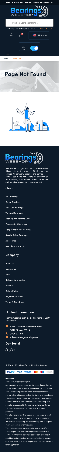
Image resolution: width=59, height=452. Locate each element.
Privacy (9, 285)
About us (9, 263)
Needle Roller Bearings (16, 235)
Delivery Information (15, 280)
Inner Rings (10, 240)
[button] (7, 54)
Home (5, 59)
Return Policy (11, 291)
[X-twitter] (12, 350)
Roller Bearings (12, 202)
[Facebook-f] (7, 350)
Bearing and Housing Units (17, 218)
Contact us (10, 269)
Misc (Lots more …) (14, 246)
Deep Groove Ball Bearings (18, 229)
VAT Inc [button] (24, 48)
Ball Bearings (11, 196)
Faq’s (7, 274)
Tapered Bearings (14, 213)
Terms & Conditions (14, 302)
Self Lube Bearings (14, 207)
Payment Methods (14, 296)
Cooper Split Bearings (16, 224)
